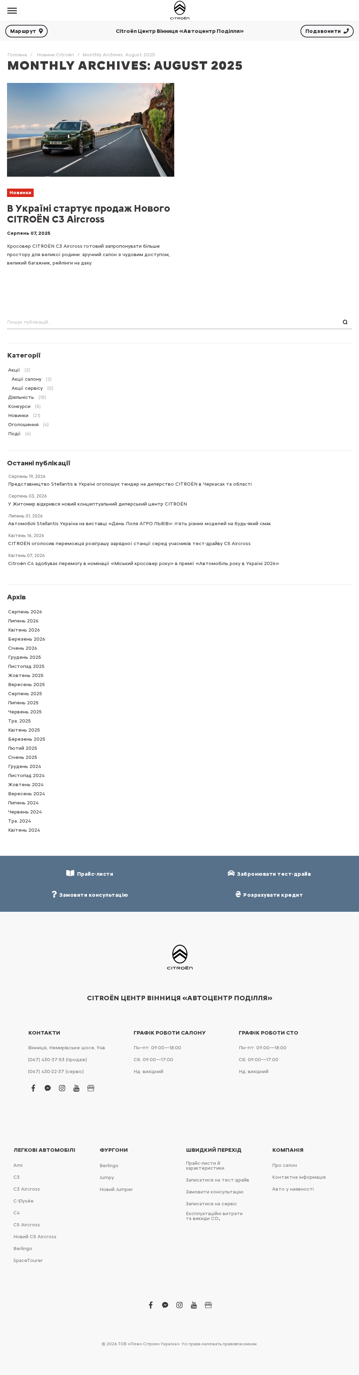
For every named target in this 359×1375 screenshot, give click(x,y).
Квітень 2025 (24, 730)
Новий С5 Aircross (34, 1237)
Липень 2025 (23, 703)
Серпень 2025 (25, 694)
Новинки (20, 193)
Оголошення (23, 425)
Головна (17, 55)
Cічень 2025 (22, 757)
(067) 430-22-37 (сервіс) (56, 1071)
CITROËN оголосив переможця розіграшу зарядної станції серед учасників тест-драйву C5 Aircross (129, 544)
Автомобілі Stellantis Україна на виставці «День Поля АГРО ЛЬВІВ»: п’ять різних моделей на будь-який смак (139, 524)
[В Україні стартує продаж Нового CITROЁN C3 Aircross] (90, 130)
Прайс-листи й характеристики (205, 1165)
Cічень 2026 (22, 648)
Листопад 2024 (26, 775)
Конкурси (19, 406)
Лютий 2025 (22, 748)
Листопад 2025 (26, 666)
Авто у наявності (293, 1189)
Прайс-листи (94, 874)
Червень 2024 (25, 812)
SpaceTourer (28, 1260)
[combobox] (179, 322)
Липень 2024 (23, 803)
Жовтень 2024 (25, 785)
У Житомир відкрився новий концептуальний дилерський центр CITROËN (97, 504)
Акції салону (26, 379)
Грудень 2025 (24, 657)
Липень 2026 (23, 621)
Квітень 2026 (24, 630)
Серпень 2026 (25, 612)
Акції (14, 370)
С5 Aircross (26, 1225)
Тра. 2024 (19, 821)
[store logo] (179, 10)
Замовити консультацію (215, 1192)
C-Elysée (23, 1201)
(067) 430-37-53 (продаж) (57, 1060)
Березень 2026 (26, 639)
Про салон (284, 1165)
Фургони (114, 1150)
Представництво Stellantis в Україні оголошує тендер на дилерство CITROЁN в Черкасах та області (130, 484)
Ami (17, 1165)
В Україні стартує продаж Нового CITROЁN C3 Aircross (88, 213)
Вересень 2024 (26, 794)
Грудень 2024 (24, 766)
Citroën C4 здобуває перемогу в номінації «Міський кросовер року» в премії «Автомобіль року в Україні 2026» (143, 563)
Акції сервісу (27, 388)
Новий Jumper (116, 1189)
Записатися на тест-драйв (217, 1180)
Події (14, 434)
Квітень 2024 (24, 830)
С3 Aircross (26, 1189)
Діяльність (21, 397)
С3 (16, 1177)
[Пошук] (345, 322)
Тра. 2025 (19, 721)
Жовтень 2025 (25, 675)
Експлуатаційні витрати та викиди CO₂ (214, 1216)
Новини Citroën (55, 55)
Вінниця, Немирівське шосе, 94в (66, 1048)
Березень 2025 (26, 739)
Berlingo (22, 1248)
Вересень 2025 (26, 685)
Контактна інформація (299, 1177)
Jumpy (107, 1177)
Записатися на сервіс (211, 1204)
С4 (16, 1213)
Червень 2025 (25, 712)
